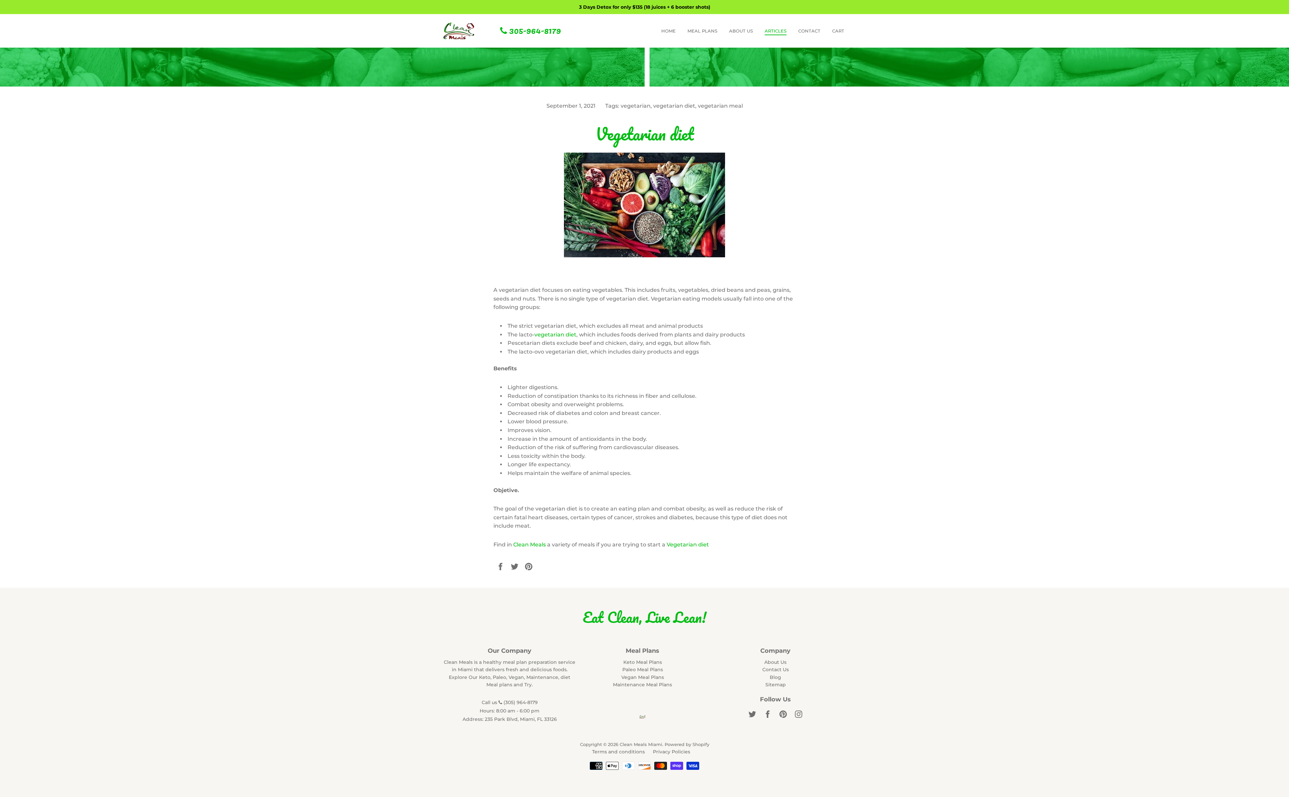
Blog (775, 677)
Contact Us (775, 670)
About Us (775, 662)
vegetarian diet (674, 106)
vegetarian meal (720, 106)
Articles (775, 31)
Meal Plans (702, 31)
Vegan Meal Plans (642, 677)
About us (741, 31)
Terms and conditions (618, 752)
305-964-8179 (534, 30)
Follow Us (775, 699)
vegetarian (636, 106)
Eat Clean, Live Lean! (645, 617)
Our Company (509, 650)
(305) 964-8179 (520, 702)
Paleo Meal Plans (642, 670)
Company (775, 650)
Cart (838, 31)
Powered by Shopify (687, 744)
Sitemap (775, 685)
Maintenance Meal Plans (642, 685)
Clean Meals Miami (641, 744)
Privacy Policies (671, 752)
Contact (809, 31)
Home (668, 31)
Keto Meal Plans (642, 662)
